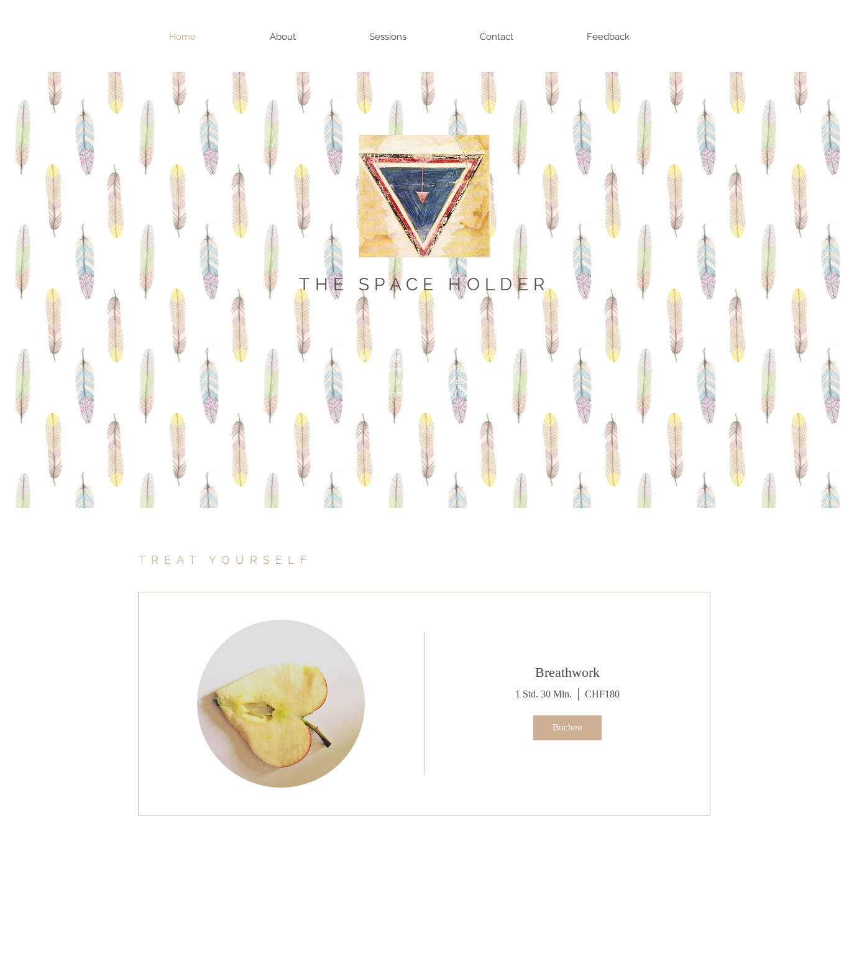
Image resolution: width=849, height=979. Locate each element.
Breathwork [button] (567, 672)
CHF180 (602, 694)
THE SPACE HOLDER (424, 284)
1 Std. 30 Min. (543, 694)
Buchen (567, 727)
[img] (281, 704)
